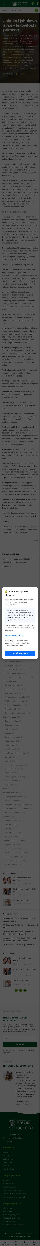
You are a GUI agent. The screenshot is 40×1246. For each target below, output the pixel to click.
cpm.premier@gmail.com (14, 635)
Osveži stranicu (20, 653)
